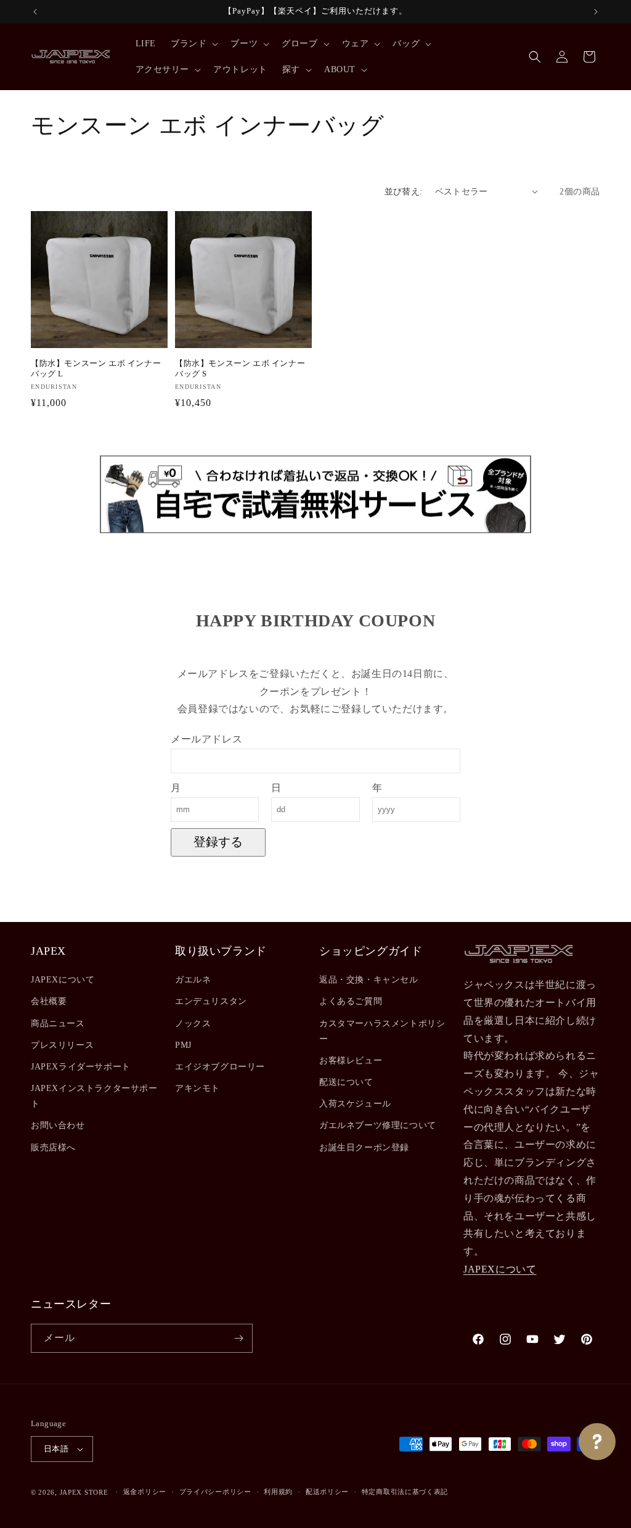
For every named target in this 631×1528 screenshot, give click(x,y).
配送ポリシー (327, 1491)
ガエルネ (193, 979)
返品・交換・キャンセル (368, 979)
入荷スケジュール (355, 1103)
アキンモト (197, 1088)
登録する (218, 842)
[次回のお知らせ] (595, 11)
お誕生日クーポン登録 (364, 1147)
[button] (193, 44)
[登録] (238, 1338)
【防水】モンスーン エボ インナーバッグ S (240, 368)
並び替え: (404, 191)
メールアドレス (206, 739)
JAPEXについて (62, 979)
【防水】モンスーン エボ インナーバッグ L (96, 368)
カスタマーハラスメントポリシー (382, 1031)
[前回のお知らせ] (35, 11)
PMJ (183, 1045)
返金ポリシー (144, 1491)
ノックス (193, 1023)
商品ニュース (58, 1023)
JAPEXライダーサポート (81, 1066)
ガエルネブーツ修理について (377, 1125)
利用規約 (278, 1491)
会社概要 (49, 1001)
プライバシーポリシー (215, 1491)
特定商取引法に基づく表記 (405, 1491)
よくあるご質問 (350, 1001)
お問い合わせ (58, 1125)
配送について (346, 1082)
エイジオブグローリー (220, 1066)
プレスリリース (62, 1045)
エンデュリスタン (211, 1001)
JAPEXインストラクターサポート (94, 1096)
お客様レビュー (350, 1060)
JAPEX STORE (84, 1492)
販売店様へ (53, 1147)
